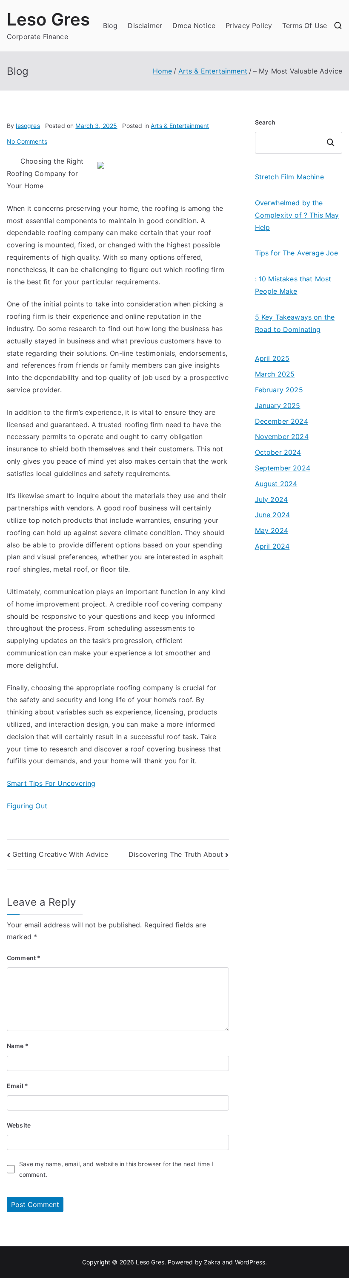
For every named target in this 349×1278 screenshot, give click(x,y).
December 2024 (281, 421)
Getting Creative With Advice (60, 854)
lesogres (28, 125)
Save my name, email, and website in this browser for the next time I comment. (116, 1169)
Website (19, 1125)
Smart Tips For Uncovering (51, 783)
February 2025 (279, 389)
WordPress (250, 1262)
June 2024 (272, 514)
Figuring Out (27, 806)
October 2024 (278, 452)
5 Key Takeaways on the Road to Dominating (295, 323)
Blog (110, 25)
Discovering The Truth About (176, 854)
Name (18, 1045)
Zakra (212, 1262)
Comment (23, 957)
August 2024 (276, 483)
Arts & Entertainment (180, 125)
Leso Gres (48, 19)
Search (265, 122)
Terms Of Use (304, 25)
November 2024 (282, 436)
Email (17, 1085)
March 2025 (275, 374)
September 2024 (282, 468)
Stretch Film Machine (289, 177)
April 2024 (272, 546)
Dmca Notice (193, 25)
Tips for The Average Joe (296, 253)
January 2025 (277, 405)
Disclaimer (145, 25)
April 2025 (272, 358)
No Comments (27, 141)
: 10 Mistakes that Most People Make (293, 285)
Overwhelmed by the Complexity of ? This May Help (297, 215)
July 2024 (271, 499)
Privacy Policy (249, 25)
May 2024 (271, 530)
